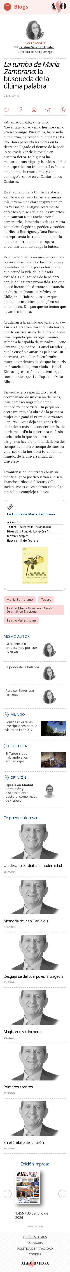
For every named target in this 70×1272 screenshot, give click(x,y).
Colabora (35, 1243)
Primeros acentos (18, 1086)
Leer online (35, 1226)
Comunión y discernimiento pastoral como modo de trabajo (21, 794)
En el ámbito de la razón (24, 1142)
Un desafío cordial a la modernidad (33, 865)
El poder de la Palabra (22, 667)
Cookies (35, 1254)
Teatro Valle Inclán (21, 620)
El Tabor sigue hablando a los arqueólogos (16, 757)
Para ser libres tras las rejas (19, 692)
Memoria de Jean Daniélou (26, 920)
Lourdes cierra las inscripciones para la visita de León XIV (21, 726)
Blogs (21, 6)
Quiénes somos (35, 1237)
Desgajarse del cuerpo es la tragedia (33, 976)
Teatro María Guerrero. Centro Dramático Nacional (30, 610)
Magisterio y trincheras (23, 1031)
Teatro (46, 599)
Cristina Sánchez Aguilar (36, 47)
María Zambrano (19, 599)
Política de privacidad (35, 1249)
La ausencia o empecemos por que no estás (21, 647)
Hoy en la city (35, 42)
